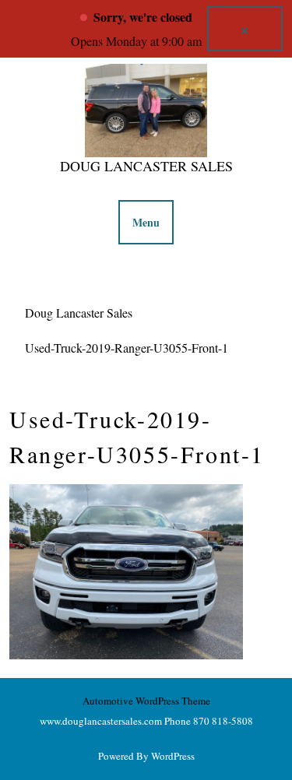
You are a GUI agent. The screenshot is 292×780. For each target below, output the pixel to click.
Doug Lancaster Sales (146, 165)
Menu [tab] (146, 222)
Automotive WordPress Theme (146, 701)
